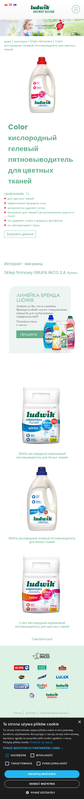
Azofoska (31, 713)
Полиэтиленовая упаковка (53, 713)
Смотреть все (42, 639)
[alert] (42, 758)
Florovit (18, 713)
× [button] (79, 722)
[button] (42, 748)
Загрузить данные (20, 234)
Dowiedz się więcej (41, 742)
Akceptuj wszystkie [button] (42, 774)
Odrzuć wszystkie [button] (42, 784)
